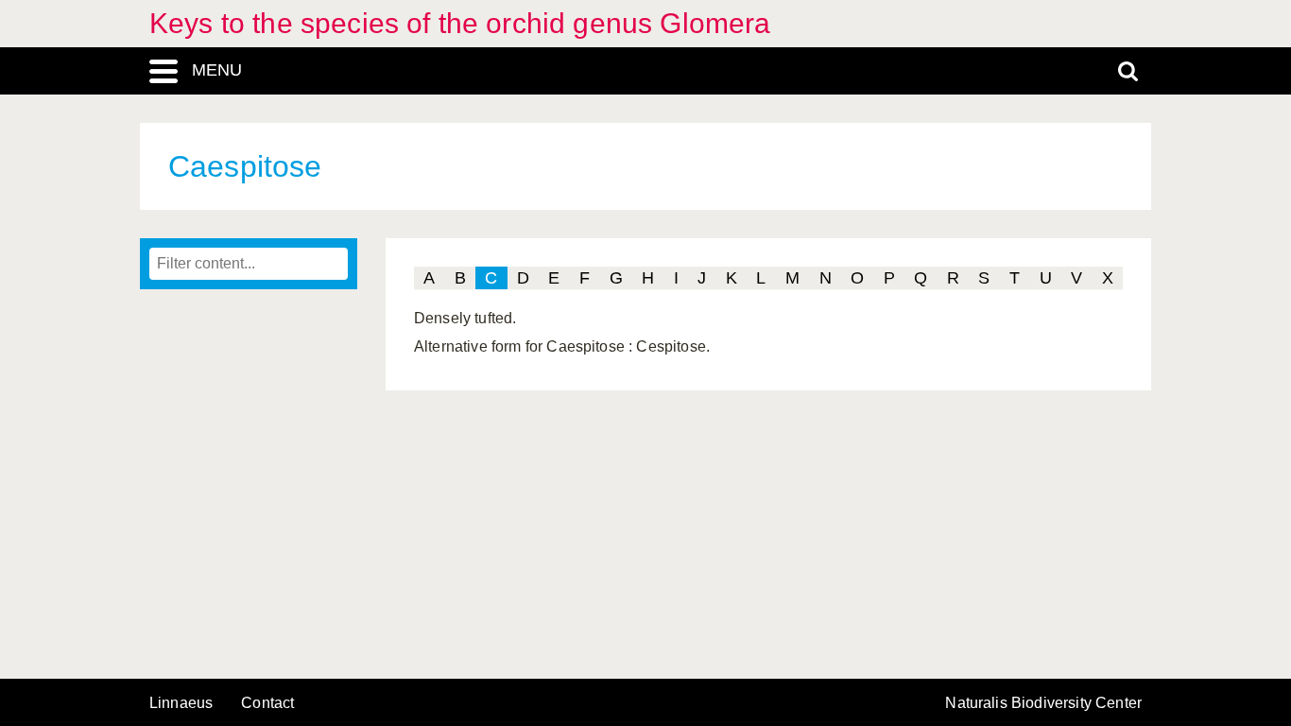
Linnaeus (181, 703)
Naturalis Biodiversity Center (1043, 703)
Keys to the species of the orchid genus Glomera (460, 23)
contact (267, 703)
